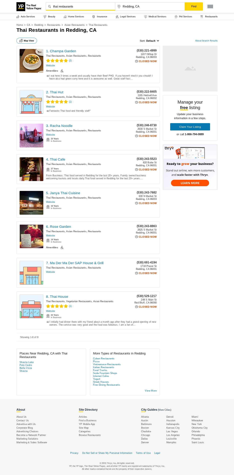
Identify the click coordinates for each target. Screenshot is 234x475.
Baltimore (146, 424)
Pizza (96, 361)
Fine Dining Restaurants (106, 384)
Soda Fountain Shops (105, 373)
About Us (21, 416)
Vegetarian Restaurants (79, 301)
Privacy (74, 453)
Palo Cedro (26, 365)
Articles (83, 416)
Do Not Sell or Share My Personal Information (107, 453)
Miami (195, 416)
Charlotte (146, 431)
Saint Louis (198, 442)
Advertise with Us (26, 424)
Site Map (84, 427)
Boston (145, 427)
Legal (157, 453)
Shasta (23, 371)
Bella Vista (26, 368)
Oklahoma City (200, 427)
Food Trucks (100, 370)
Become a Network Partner (31, 435)
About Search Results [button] (206, 40)
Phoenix (196, 438)
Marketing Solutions (27, 438)
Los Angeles (173, 435)
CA (28, 25)
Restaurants (53, 25)
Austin (144, 420)
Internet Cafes (101, 376)
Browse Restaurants (90, 435)
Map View (29, 40)
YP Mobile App (87, 424)
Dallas (144, 438)
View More (151, 390)
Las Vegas (172, 431)
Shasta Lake (27, 362)
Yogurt (96, 379)
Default (150, 40)
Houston (170, 420)
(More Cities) (164, 409)
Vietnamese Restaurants (107, 364)
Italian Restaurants (103, 367)
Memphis (171, 442)
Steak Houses (101, 382)
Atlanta (145, 416)
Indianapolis (172, 424)
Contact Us (22, 420)
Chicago (145, 435)
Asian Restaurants (75, 25)
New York (197, 424)
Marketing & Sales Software (31, 442)
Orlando (196, 431)
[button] (210, 6)
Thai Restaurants (55, 55)
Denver (145, 442)
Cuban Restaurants (104, 358)
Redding (38, 25)
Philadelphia (198, 435)
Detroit (169, 416)
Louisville (171, 438)
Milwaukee (197, 420)
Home (19, 25)
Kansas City (173, 427)
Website (50, 65)
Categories (84, 431)
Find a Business (88, 420)
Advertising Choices (27, 431)
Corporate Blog (24, 427)
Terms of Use (143, 453)
